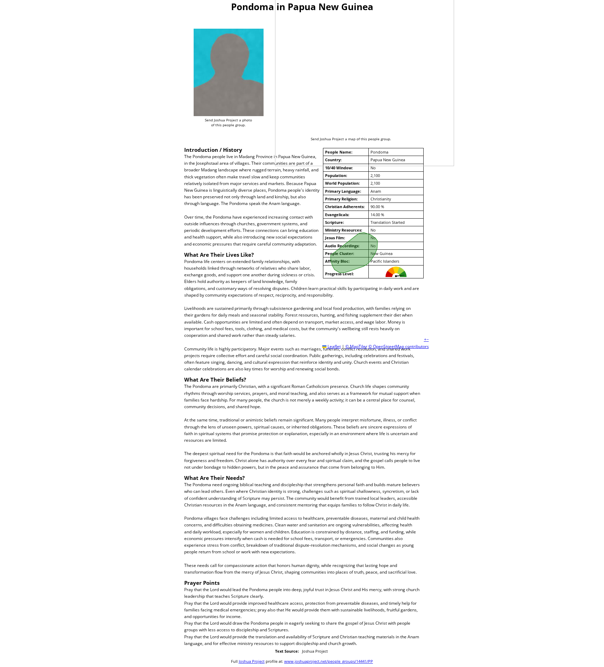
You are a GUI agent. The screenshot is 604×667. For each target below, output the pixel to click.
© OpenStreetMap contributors (398, 346)
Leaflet (333, 346)
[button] (425, 339)
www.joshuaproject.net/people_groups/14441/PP (328, 661)
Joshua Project (252, 661)
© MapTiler (356, 346)
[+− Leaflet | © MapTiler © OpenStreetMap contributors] (354, 73)
